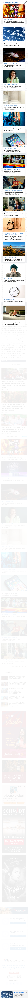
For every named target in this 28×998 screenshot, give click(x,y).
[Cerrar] (26, 992)
